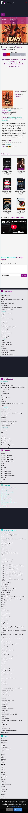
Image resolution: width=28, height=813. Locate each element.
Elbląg (2, 750)
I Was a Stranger (5, 393)
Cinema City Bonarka (6, 455)
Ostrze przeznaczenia (6, 658)
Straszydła (5, 506)
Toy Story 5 (4, 724)
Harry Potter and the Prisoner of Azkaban (11, 575)
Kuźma (2, 606)
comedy (9, 110)
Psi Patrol (4, 496)
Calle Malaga (4, 547)
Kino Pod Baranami (6, 471)
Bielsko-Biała (4, 740)
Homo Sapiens (4, 584)
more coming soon (7, 447)
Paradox (3, 479)
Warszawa (3, 791)
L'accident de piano (7, 191)
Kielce (2, 762)
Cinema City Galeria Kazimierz (8, 457)
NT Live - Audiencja (6, 642)
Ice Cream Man (5, 586)
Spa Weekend (4, 401)
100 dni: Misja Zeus (6, 409)
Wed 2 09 (18, 54)
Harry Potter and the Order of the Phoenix (12, 573)
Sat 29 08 (4, 54)
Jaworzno (3, 759)
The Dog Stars (4, 297)
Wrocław (3, 794)
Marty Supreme (21, 171)
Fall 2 (2, 399)
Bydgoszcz (4, 742)
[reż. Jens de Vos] (21, 184)
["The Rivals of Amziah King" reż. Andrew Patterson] (7, 164)
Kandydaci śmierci (5, 594)
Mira (2, 395)
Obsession (3, 648)
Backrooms (4, 541)
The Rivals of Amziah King (7, 172)
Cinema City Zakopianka (7, 459)
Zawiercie (3, 798)
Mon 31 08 (11, 54)
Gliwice (2, 757)
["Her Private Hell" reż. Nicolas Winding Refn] (21, 204)
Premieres (8, 291)
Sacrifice (3, 315)
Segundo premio (7, 211)
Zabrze (3, 796)
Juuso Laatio (9, 22)
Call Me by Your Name (6, 545)
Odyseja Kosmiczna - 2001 (7, 650)
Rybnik (2, 777)
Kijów (2, 465)
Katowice (3, 761)
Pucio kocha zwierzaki (6, 333)
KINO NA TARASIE (5, 592)
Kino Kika (3, 467)
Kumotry (3, 604)
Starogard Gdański (6, 784)
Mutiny (2, 317)
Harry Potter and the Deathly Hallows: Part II (12, 567)
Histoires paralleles (6, 342)
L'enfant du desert (5, 323)
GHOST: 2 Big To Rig (6, 561)
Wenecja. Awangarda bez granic (9, 730)
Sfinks (2, 481)
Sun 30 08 (8, 54)
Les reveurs (4, 325)
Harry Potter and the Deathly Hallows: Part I (12, 565)
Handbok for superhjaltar (7, 423)
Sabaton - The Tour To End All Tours (20, 192)
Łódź (2, 767)
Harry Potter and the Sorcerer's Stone (10, 577)
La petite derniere (5, 397)
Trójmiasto (4, 789)
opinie (1, 45)
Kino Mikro (3, 469)
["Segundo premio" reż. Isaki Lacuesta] (7, 204)
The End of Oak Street (6, 344)
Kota (2, 432)
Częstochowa (4, 747)
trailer (25, 43)
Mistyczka (3, 417)
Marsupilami (4, 415)
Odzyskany (3, 348)
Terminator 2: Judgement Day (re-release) (11, 307)
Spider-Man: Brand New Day (9, 488)
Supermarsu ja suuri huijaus (8, 350)
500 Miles (3, 383)
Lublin (2, 766)
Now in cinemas (10, 530)
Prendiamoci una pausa (7, 309)
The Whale (3, 716)
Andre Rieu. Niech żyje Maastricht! (9, 535)
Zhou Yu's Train (5, 732)
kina (10, 2)
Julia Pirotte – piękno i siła (7, 590)
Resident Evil (4, 442)
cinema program (8, 43)
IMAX (2, 463)
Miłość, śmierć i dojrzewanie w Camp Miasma (12, 638)
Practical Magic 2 (5, 425)
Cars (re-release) (5, 389)
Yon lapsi (3, 391)
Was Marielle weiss (5, 331)
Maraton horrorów (5, 621)
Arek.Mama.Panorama (6, 313)
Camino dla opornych (6, 549)
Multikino (3, 477)
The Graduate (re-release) (7, 385)
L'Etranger (3, 437)
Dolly (2, 346)
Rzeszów (3, 779)
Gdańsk (3, 754)
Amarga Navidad (5, 295)
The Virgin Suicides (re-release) (9, 714)
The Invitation (4, 704)
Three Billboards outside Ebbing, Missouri (11, 720)
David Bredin (8, 119)
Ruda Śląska (4, 776)
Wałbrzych (3, 793)
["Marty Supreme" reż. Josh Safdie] (20, 164)
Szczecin (3, 786)
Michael (3, 625)
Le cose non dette (5, 617)
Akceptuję (18, 810)
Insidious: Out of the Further (8, 327)
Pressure (3, 419)
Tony (2, 405)
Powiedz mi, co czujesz (7, 441)
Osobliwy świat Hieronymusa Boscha (10, 656)
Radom (3, 774)
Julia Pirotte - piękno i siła (7, 303)
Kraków (3, 764)
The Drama (4, 694)
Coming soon (9, 379)
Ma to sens (4, 435)
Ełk (1, 752)
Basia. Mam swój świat (7, 543)
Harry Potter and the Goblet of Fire (10, 569)
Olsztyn (3, 769)
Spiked (2, 680)
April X (2, 428)
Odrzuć (9, 810)
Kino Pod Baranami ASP (7, 473)
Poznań (3, 772)
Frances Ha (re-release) (7, 319)
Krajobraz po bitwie (6, 600)
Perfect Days (4, 662)
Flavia (2, 340)
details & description (18, 43)
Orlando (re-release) (6, 438)
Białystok (3, 739)
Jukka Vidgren (15, 22)
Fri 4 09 (24, 54)
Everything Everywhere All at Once (9, 553)
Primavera (3, 335)
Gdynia (2, 755)
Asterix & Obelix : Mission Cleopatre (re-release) (13, 387)
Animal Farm (4, 431)
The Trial (3, 712)
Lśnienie (3, 619)
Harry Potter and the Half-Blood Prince (11, 571)
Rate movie (8, 144)
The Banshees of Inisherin (7, 690)
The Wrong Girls (5, 337)
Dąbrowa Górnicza (5, 749)
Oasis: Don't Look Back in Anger (9, 421)
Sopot (2, 781)
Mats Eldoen (15, 119)
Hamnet (3, 563)
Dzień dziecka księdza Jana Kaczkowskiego (12, 413)
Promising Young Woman (7, 670)
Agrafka (3, 453)
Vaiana (2, 726)
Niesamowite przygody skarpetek (9, 644)
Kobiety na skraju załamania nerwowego (11, 599)
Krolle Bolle (4, 321)
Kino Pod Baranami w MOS (8, 475)
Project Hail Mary (5, 668)
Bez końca (3, 411)
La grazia (3, 615)
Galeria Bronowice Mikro (7, 461)
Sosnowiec (3, 783)
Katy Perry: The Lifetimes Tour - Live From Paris (13, 596)
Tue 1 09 (15, 54)
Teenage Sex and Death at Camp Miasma (12, 403)
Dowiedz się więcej (16, 806)
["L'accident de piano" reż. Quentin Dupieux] (7, 184)
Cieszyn (3, 745)
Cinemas (7, 451)
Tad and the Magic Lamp (7, 445)
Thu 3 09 (21, 54)
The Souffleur (4, 710)
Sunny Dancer (4, 305)
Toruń (2, 788)
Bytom (2, 744)
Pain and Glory (4, 660)
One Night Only (5, 352)
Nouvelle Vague (5, 329)
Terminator (4, 686)
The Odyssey (5, 494)
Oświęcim (3, 771)
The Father (4, 698)
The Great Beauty (5, 702)
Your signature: (5, 275)
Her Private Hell (21, 211)
